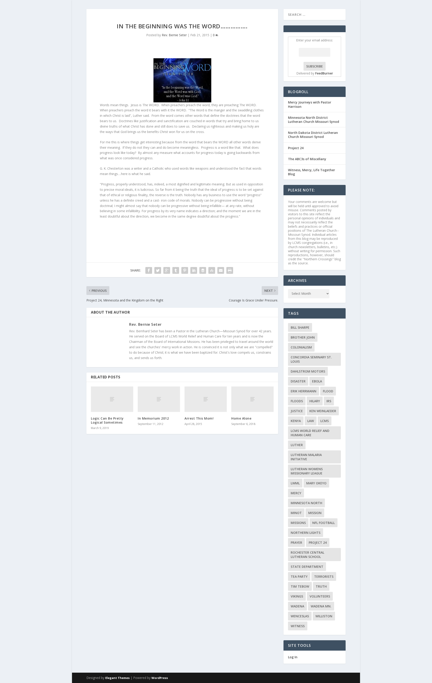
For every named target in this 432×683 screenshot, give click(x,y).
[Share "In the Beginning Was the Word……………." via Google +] (166, 270)
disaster (298, 381)
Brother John (303, 337)
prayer (296, 542)
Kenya (296, 421)
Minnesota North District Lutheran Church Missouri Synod (313, 119)
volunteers (320, 596)
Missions (298, 523)
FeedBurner (324, 73)
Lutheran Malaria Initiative (306, 457)
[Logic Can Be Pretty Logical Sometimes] (112, 399)
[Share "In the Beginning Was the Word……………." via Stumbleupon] (211, 270)
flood (328, 391)
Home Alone (241, 418)
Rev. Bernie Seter (174, 35)
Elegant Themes (117, 678)
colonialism (301, 347)
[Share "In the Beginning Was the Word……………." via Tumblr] (175, 270)
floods (297, 401)
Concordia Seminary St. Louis (311, 359)
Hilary (314, 401)
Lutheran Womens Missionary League (307, 471)
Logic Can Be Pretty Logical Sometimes (107, 420)
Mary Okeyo (316, 483)
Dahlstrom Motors (308, 371)
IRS (328, 401)
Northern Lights (305, 532)
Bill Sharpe (300, 327)
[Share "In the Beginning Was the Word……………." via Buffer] (202, 270)
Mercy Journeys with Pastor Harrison (309, 104)
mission (315, 513)
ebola (317, 381)
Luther (297, 445)
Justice (297, 411)
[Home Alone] (252, 399)
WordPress (159, 678)
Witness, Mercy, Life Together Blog (311, 172)
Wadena (297, 606)
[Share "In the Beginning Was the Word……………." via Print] (229, 270)
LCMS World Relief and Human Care (310, 433)
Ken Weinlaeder (322, 411)
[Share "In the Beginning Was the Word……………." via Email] (220, 270)
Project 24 (296, 148)
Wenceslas (300, 616)
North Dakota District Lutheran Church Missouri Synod (313, 134)
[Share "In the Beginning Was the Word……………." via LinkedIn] (193, 270)
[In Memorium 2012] (159, 399)
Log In (292, 657)
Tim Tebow (300, 586)
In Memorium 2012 (153, 418)
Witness (298, 626)
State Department (307, 566)
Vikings (297, 596)
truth (321, 586)
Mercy (296, 493)
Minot (296, 513)
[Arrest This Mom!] (205, 399)
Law (310, 421)
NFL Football (323, 523)
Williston (323, 616)
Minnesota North (306, 503)
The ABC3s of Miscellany (307, 159)
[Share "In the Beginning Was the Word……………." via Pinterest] (184, 270)
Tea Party (299, 576)
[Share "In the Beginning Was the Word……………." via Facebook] (148, 270)
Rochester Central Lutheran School (307, 554)
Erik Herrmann (303, 391)
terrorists (323, 576)
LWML (295, 483)
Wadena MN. (321, 606)
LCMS (324, 421)
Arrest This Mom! (199, 418)
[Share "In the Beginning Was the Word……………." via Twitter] (157, 270)
